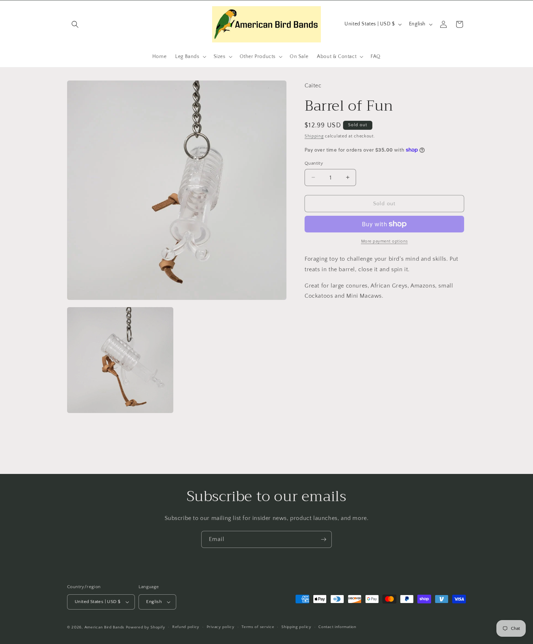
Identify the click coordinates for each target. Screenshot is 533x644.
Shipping (314, 135)
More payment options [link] (384, 241)
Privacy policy (221, 627)
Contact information (337, 627)
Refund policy (185, 627)
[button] (75, 24)
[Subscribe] (323, 539)
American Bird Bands (104, 627)
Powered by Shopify (145, 627)
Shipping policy (296, 627)
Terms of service (257, 627)
